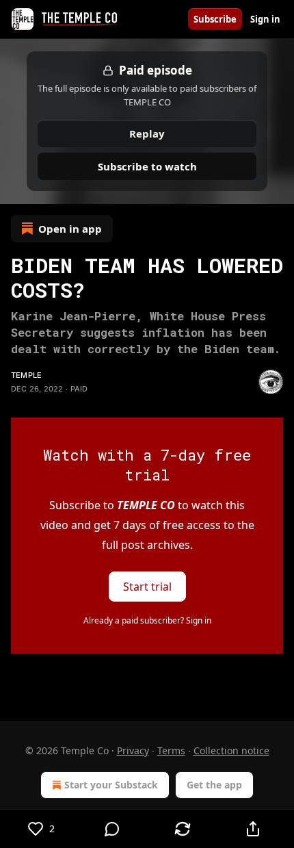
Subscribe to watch (147, 166)
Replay (147, 133)
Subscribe (215, 19)
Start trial (147, 586)
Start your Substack (111, 784)
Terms (171, 750)
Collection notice (231, 750)
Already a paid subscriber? (147, 620)
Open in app (70, 228)
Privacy (133, 750)
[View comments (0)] (112, 829)
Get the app (214, 784)
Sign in (265, 19)
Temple (26, 375)
